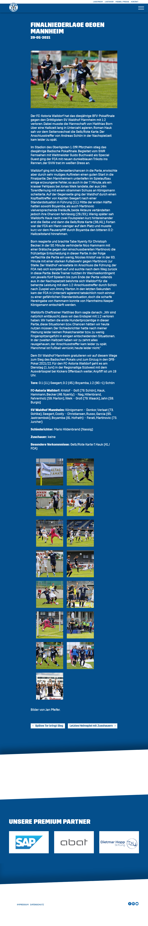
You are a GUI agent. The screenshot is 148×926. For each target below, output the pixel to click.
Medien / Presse (122, 2)
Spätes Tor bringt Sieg (49, 725)
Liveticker (109, 2)
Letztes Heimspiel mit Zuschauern (91, 725)
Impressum (23, 905)
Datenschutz (37, 905)
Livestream (98, 2)
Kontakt (134, 2)
